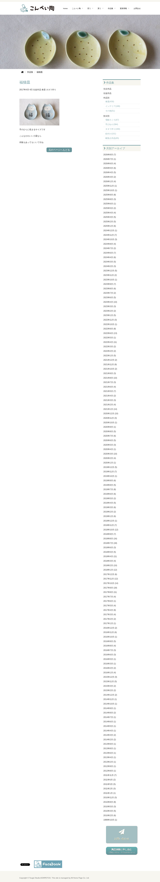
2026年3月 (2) (109, 177)
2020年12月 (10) (110, 413)
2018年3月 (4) (109, 561)
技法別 (106, 116)
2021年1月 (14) (110, 409)
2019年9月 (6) (109, 480)
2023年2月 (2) (109, 311)
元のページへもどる (59, 150)
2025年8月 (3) (109, 199)
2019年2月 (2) (109, 512)
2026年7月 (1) (109, 159)
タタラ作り (51, 90)
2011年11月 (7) (109, 775)
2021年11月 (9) (110, 364)
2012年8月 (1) (109, 771)
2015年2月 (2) (109, 690)
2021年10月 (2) (110, 369)
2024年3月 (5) (109, 262)
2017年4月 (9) (109, 610)
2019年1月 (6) (109, 516)
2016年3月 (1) (109, 664)
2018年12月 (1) (110, 521)
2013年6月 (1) (109, 753)
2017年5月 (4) (109, 606)
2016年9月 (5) (109, 641)
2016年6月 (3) (109, 655)
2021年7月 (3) (109, 382)
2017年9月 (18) (110, 588)
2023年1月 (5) (109, 315)
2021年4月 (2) (109, 396)
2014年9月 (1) (109, 708)
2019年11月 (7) (110, 472)
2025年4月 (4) (109, 213)
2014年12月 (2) (110, 695)
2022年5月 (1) (109, 338)
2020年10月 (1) (110, 422)
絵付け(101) (110, 134)
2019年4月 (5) (109, 503)
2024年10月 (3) (110, 239)
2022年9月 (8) (109, 329)
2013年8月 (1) (109, 748)
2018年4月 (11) (110, 556)
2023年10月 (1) (110, 280)
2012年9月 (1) (109, 766)
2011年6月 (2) (109, 780)
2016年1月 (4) (109, 673)
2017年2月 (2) (109, 619)
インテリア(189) (112, 106)
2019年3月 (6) (109, 507)
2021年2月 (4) (109, 405)
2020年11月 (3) (110, 418)
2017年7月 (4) (109, 597)
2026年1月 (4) (109, 181)
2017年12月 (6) (110, 574)
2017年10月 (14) (110, 583)
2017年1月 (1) (109, 623)
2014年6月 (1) (109, 722)
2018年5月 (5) (109, 552)
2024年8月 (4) (109, 244)
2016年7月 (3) (109, 650)
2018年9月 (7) (109, 534)
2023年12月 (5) (110, 271)
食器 (44, 90)
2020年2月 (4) (109, 458)
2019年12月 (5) (110, 467)
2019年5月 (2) (109, 498)
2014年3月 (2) (109, 735)
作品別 (106, 98)
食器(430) (109, 101)
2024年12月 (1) (110, 230)
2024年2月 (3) (109, 266)
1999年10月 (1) (110, 820)
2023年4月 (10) (110, 302)
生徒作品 (37, 90)
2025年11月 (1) (110, 186)
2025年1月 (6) (109, 226)
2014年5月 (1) (109, 726)
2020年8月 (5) (109, 431)
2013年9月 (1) (109, 744)
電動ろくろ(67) (112, 120)
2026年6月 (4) (109, 163)
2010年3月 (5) (109, 811)
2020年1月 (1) (109, 463)
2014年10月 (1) (110, 704)
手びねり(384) (111, 124)
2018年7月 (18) (110, 543)
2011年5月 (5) (109, 784)
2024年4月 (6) (109, 257)
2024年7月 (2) (109, 248)
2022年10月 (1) (110, 324)
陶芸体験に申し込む (122, 850)
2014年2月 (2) (109, 739)
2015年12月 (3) (110, 677)
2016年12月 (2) (110, 628)
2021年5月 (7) (109, 391)
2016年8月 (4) (109, 646)
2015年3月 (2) (109, 686)
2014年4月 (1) (109, 731)
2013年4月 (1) (109, 757)
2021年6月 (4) (109, 387)
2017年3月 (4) (109, 614)
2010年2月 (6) (109, 815)
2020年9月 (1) (109, 427)
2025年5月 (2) (109, 208)
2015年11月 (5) (110, 681)
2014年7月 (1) (109, 717)
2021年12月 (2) (110, 360)
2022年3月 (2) (109, 346)
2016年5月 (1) (109, 659)
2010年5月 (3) (109, 806)
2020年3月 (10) (110, 454)
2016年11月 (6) (110, 632)
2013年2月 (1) (109, 762)
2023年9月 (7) (109, 284)
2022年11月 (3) (110, 320)
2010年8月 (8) (109, 802)
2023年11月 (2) (110, 275)
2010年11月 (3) (110, 797)
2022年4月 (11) (110, 342)
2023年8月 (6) (109, 289)
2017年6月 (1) (109, 601)
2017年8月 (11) (110, 592)
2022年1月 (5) (109, 356)
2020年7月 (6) (109, 436)
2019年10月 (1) (110, 476)
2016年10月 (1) (110, 637)
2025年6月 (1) (109, 204)
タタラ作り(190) (112, 129)
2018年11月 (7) (110, 525)
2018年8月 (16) (110, 539)
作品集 (110, 82)
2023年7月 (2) (109, 293)
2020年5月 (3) (109, 445)
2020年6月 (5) (109, 440)
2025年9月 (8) (109, 195)
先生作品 (107, 89)
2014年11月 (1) (110, 699)
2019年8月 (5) (109, 485)
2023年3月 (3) (109, 306)
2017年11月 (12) (110, 579)
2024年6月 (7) (109, 253)
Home (65, 8)
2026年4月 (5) (109, 172)
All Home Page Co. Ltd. (80, 878)
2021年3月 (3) (109, 400)
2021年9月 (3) (109, 373)
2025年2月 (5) (109, 222)
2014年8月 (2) (109, 713)
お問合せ (137, 8)
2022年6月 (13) (110, 333)
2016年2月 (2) (109, 668)
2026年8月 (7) (109, 155)
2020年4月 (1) (109, 449)
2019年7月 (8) (109, 489)
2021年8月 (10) (110, 378)
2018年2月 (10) (110, 565)
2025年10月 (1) (110, 190)
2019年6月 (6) (109, 494)
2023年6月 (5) (109, 297)
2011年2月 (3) (109, 789)
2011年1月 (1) (109, 793)
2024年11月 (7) (110, 235)
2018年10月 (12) (110, 530)
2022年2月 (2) (109, 351)
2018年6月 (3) (109, 547)
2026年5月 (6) (109, 168)
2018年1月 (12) (110, 570)
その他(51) (110, 111)
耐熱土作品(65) (112, 138)
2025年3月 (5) (109, 217)
